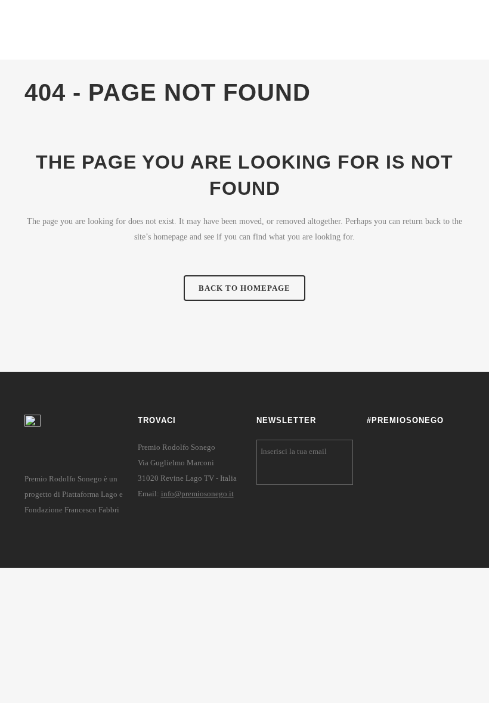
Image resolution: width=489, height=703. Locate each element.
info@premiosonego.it (197, 493)
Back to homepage (244, 288)
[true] (341, 473)
